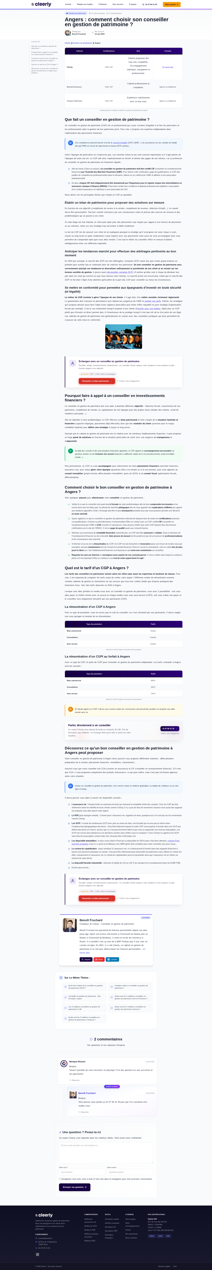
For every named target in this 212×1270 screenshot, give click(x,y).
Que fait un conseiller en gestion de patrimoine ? (44, 47)
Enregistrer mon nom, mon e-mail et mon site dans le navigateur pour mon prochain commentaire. (106, 1179)
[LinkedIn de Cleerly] (37, 1254)
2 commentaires (115, 13)
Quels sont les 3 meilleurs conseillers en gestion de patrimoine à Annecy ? (130, 1008)
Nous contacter (131, 1238)
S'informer (103, 4)
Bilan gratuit (171, 4)
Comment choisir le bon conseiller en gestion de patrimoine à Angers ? (44, 59)
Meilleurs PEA (89, 1241)
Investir (68, 4)
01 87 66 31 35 (151, 4)
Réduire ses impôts (85, 4)
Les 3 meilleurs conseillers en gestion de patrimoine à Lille (84, 1008)
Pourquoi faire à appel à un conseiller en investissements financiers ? (44, 53)
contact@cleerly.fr (45, 1238)
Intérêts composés (112, 1223)
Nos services (118, 4)
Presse (128, 1230)
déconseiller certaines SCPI (120, 272)
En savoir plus (167, 67)
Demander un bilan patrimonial (97, 381)
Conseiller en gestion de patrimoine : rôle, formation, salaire (84, 997)
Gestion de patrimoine (77, 13)
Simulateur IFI (110, 1227)
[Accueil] (41, 4)
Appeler (88, 959)
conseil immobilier (120, 143)
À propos (132, 4)
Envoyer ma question (73, 1187)
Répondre (76, 1080)
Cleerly (68, 43)
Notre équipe (130, 1219)
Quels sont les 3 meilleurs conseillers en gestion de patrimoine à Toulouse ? (84, 1018)
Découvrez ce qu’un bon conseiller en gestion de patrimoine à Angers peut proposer (44, 71)
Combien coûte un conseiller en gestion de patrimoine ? (131, 987)
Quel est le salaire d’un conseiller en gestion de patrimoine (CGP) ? (85, 987)
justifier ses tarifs (153, 301)
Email (100, 959)
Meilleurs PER (89, 1230)
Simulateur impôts (112, 1219)
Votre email (112, 1167)
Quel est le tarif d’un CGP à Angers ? (44, 64)
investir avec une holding (148, 308)
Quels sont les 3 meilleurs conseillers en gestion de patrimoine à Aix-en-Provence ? (131, 997)
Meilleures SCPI (90, 1226)
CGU (175, 1266)
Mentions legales (164, 1266)
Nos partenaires (131, 1234)
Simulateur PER (111, 1231)
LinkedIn (114, 959)
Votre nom (63, 1167)
